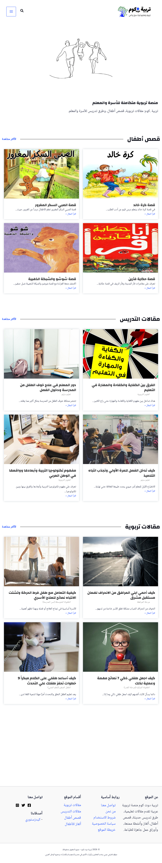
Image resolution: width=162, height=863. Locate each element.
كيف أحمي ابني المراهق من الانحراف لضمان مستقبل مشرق (121, 595)
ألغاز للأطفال (73, 824)
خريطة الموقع (107, 830)
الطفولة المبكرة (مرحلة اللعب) (137, 688)
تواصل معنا (108, 805)
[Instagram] (17, 805)
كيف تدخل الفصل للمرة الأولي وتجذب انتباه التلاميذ (121, 473)
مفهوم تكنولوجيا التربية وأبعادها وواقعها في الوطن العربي (42, 473)
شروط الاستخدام (104, 818)
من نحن (110, 812)
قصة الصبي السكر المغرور (55, 205)
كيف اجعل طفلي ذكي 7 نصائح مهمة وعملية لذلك (126, 681)
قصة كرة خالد (144, 205)
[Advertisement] (81, 757)
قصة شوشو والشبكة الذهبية (52, 279)
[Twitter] (23, 805)
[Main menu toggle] (11, 11)
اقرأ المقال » (150, 214)
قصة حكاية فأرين (141, 279)
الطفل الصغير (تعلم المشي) (59, 688)
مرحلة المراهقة (143, 602)
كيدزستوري (32, 820)
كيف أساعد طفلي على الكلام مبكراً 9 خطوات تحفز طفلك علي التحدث (47, 681)
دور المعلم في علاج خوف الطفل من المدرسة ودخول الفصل (48, 387)
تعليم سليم (66, 394)
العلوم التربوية (144, 394)
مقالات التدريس (71, 812)
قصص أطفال (72, 818)
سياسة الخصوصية (104, 824)
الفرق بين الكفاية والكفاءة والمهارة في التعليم (123, 387)
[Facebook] (29, 805)
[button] (22, 12)
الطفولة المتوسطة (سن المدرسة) (57, 602)
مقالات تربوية (72, 805)
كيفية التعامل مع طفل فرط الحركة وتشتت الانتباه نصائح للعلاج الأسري (42, 595)
